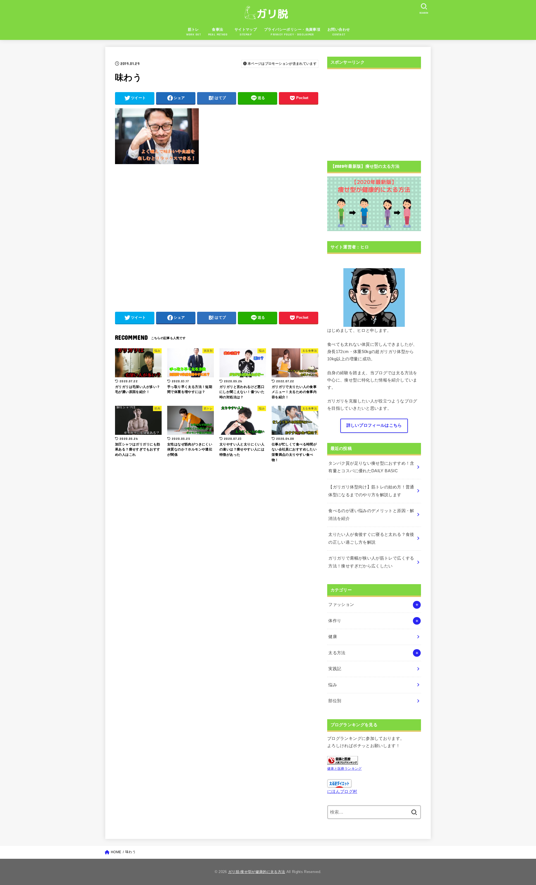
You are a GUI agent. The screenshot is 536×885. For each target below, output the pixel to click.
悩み (332, 685)
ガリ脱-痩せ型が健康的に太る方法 (256, 872)
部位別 (334, 701)
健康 (332, 636)
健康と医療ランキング (344, 768)
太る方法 (336, 653)
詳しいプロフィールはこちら (374, 425)
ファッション (341, 604)
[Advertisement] (216, 235)
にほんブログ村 (342, 791)
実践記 (334, 668)
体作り (334, 620)
